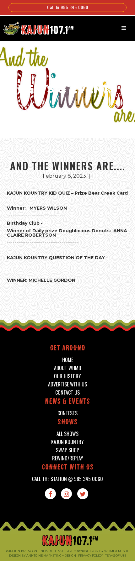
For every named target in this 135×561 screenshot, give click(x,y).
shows (68, 422)
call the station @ (67, 479)
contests (67, 413)
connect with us (68, 467)
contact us (67, 392)
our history (67, 376)
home (67, 360)
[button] (124, 28)
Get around (67, 348)
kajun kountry (67, 442)
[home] (35, 27)
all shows (67, 434)
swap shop (67, 450)
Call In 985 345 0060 (67, 7)
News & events (67, 402)
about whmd (67, 368)
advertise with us (67, 384)
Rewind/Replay (67, 458)
